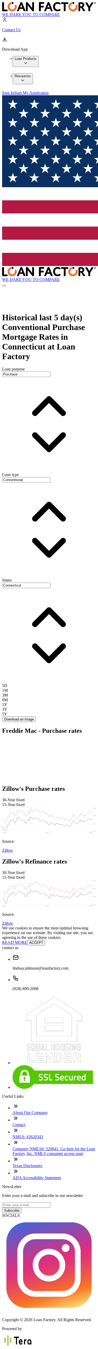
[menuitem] (26, 61)
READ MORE (14, 942)
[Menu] (4, 285)
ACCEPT (36, 943)
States (7, 580)
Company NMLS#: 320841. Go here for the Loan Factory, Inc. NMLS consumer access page (54, 1151)
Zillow (7, 850)
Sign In (8, 93)
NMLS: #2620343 (28, 1136)
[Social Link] (49, 1311)
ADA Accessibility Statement (37, 1177)
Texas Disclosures (27, 1165)
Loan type (10, 474)
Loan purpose (13, 369)
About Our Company (30, 1112)
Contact (19, 1124)
